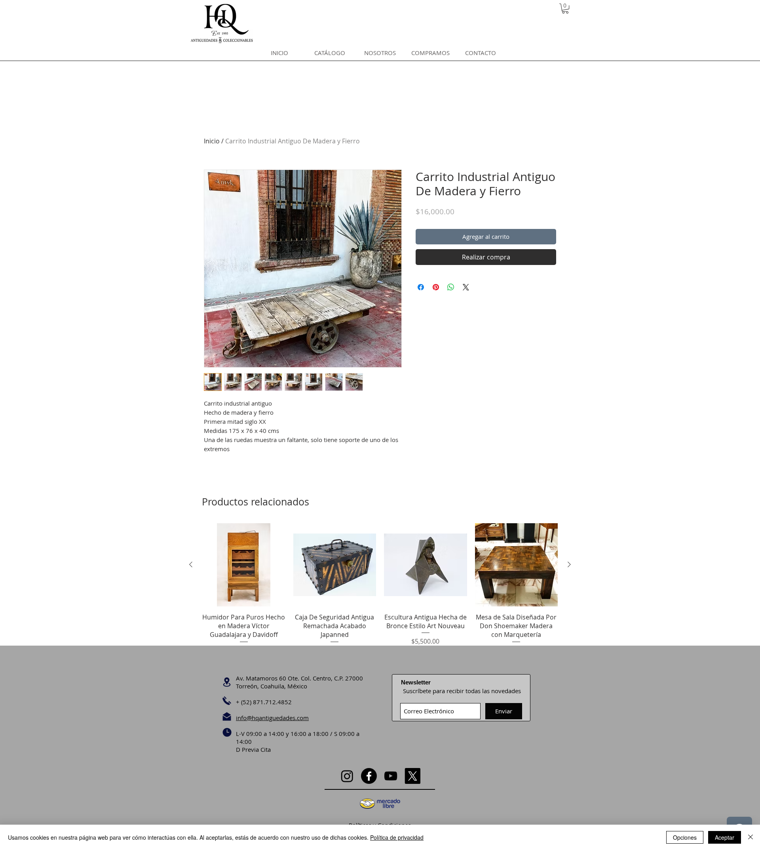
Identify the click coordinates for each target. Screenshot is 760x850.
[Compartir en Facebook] (421, 287)
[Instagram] (347, 776)
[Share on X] (466, 287)
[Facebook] (369, 776)
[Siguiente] (569, 564)
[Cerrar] (750, 837)
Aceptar (724, 837)
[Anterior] (191, 564)
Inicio (212, 141)
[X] (412, 776)
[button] (565, 8)
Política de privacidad (397, 837)
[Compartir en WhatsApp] (451, 287)
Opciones (685, 837)
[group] (380, 589)
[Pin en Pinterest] (436, 287)
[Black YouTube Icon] (391, 776)
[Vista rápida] (243, 564)
